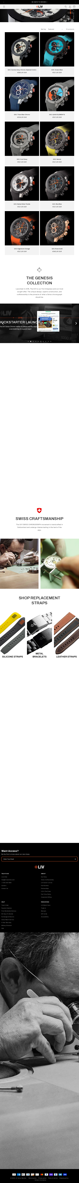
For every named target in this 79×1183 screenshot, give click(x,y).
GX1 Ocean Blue (57, 70)
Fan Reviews (45, 885)
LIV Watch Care (45, 905)
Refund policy (32, 1178)
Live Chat (4, 877)
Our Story (44, 877)
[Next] (76, 323)
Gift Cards (44, 914)
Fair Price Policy (46, 894)
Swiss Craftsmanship (47, 879)
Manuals (43, 911)
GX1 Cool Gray (22, 159)
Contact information (40, 1180)
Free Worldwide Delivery (8, 911)
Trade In (43, 908)
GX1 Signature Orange (22, 249)
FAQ (2, 928)
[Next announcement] (75, 2)
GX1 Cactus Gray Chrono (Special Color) (22, 70)
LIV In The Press (46, 891)
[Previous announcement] (4, 2)
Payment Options (6, 908)
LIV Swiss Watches (21, 1178)
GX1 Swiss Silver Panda (22, 204)
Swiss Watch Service (7, 919)
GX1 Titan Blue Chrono (22, 114)
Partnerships (45, 888)
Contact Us (4, 888)
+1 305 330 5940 (6, 882)
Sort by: (43, 29)
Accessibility (45, 916)
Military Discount (6, 925)
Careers (3, 885)
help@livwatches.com (8, 879)
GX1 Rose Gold (57, 249)
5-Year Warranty (6, 922)
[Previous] (3, 323)
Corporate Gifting (46, 897)
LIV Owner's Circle (46, 882)
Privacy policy (42, 1178)
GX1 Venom (57, 159)
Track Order (5, 905)
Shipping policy (63, 1178)
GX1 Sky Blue (57, 204)
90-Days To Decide (7, 914)
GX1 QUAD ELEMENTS (57, 114)
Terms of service (53, 1178)
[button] (4, 7)
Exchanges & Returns (7, 916)
